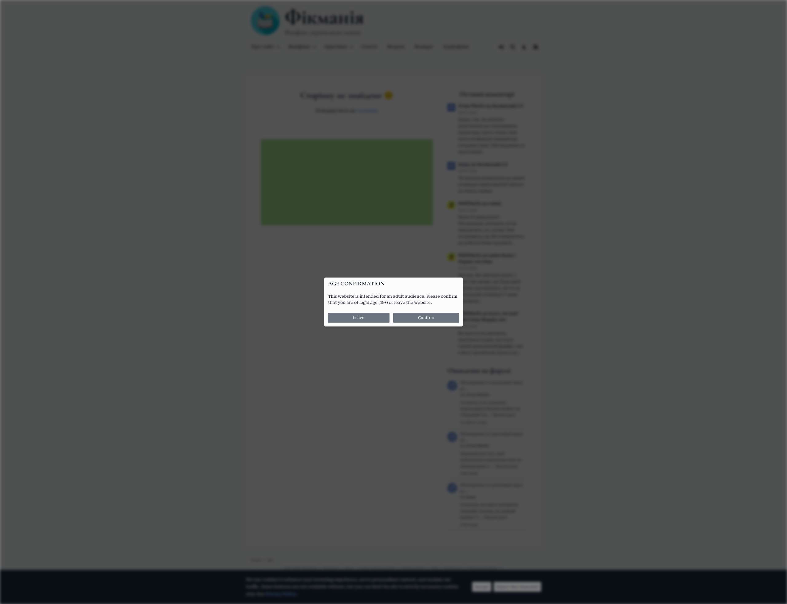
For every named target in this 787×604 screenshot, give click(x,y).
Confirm (426, 318)
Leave (358, 318)
